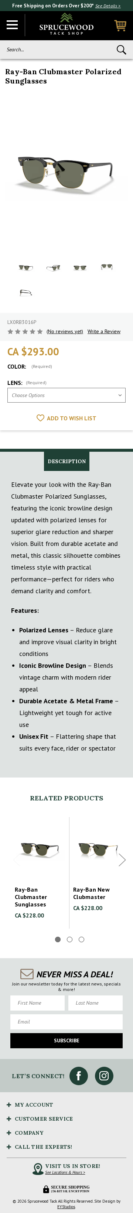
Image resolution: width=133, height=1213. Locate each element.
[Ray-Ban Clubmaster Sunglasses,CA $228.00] (40, 848)
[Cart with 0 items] (120, 25)
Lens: (27, 382)
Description (67, 461)
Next (122, 860)
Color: (29, 366)
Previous (16, 860)
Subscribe (66, 1040)
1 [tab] (58, 939)
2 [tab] (69, 939)
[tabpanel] (40, 873)
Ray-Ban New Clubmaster (91, 893)
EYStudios (66, 1206)
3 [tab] (81, 939)
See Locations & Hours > (65, 1172)
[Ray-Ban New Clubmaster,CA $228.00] (98, 848)
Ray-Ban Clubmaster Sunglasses (31, 897)
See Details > (108, 5)
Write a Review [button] (104, 331)
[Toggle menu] (12, 25)
